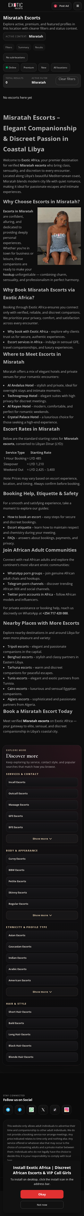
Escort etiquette (19, 527)
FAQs (11, 538)
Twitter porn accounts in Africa (30, 594)
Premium (29, 67)
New (43, 67)
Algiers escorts (18, 699)
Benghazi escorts (20, 657)
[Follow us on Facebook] (20, 1110)
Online (12, 67)
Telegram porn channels (26, 584)
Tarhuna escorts (20, 667)
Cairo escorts (17, 689)
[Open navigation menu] (77, 6)
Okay (42, 1194)
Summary (23, 47)
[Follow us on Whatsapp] (31, 1110)
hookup (8, 274)
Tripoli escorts (18, 646)
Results (39, 47)
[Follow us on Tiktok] (55, 1110)
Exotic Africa (30, 160)
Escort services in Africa (25, 342)
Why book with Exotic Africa (28, 331)
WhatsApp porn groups (25, 573)
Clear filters (67, 79)
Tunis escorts (17, 678)
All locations (60, 67)
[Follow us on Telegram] (8, 1110)
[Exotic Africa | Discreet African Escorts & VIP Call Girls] (15, 6)
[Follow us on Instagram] (66, 1110)
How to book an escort (24, 517)
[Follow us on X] (43, 1110)
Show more (40, 838)
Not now (42, 1204)
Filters (8, 47)
